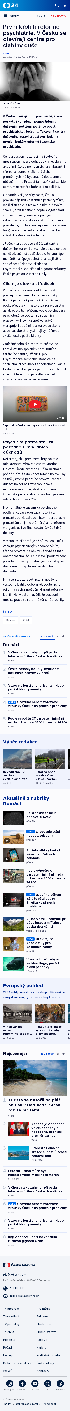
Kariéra (41, 1347)
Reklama (42, 1316)
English (7, 1404)
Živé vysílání (11, 1316)
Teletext (9, 1332)
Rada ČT (42, 1340)
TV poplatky (11, 1324)
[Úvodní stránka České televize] (19, 1264)
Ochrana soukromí (27, 1404)
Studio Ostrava (46, 1332)
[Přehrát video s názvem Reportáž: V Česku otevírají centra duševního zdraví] (35, 404)
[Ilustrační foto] (35, 81)
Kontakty (43, 1371)
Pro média (43, 1308)
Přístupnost (49, 1404)
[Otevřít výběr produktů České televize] (65, 5)
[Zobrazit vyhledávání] (57, 5)
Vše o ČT (8, 1371)
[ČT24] (10, 5)
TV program (11, 1308)
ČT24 (5, 53)
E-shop (8, 1355)
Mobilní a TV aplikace (17, 1363)
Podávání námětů (48, 1355)
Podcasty (9, 1340)
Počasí (7, 1347)
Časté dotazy (45, 1363)
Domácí (10, 620)
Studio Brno (44, 1324)
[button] (35, 404)
